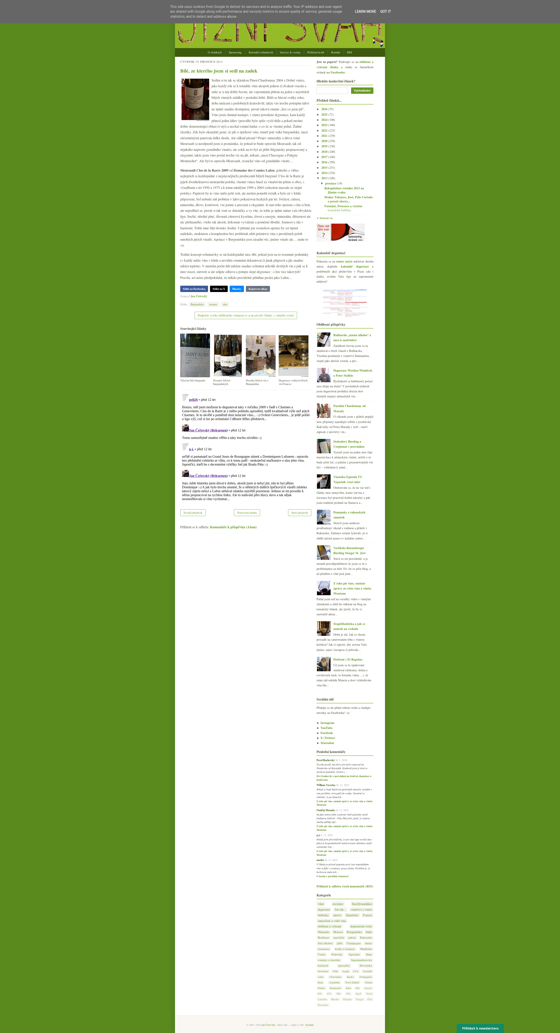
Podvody (337, 954)
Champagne (353, 943)
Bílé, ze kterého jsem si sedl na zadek (218, 70)
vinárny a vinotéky (329, 960)
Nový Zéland (352, 982)
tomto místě (344, 261)
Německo (323, 932)
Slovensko (366, 965)
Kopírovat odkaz (257, 289)
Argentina (334, 982)
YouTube (324, 727)
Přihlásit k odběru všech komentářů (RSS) (345, 886)
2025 (324, 114)
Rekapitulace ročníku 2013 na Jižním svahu (344, 190)
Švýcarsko (323, 1005)
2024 (324, 119)
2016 (324, 162)
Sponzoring (235, 52)
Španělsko (352, 915)
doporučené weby (361, 926)
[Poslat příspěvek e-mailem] (208, 296)
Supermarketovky (361, 960)
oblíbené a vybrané (329, 926)
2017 (324, 157)
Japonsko (354, 954)
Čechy (322, 954)
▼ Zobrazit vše (325, 218)
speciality (344, 965)
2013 (324, 178)
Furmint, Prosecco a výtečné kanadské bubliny (343, 208)
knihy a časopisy (345, 949)
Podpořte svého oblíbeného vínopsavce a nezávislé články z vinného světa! (246, 315)
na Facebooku (335, 72)
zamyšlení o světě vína (332, 921)
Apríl (358, 993)
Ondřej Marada (326, 810)
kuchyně (323, 965)
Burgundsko (197, 304)
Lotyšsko (322, 999)
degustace (324, 909)
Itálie (369, 932)
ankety (352, 937)
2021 (324, 135)
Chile (335, 971)
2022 (324, 130)
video (321, 977)
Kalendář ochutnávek (261, 52)
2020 (324, 141)
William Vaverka (326, 785)
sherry (368, 943)
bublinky (323, 915)
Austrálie (367, 971)
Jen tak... (340, 909)
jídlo (340, 943)
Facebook (325, 732)
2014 (324, 172)
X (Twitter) (326, 738)
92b (348, 993)
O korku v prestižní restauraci (332, 876)
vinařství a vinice (361, 909)
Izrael (369, 993)
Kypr (320, 982)
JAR (357, 988)
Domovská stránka (247, 512)
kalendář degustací (355, 266)
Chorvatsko (335, 977)
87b (329, 993)
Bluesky (236, 289)
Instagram (325, 722)
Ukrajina (347, 999)
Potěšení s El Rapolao (347, 659)
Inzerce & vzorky (290, 52)
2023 (324, 125)
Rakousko (366, 937)
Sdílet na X (219, 289)
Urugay (360, 999)
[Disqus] (245, 446)
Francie (367, 915)
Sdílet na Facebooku (194, 289)
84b (320, 993)
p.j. (318, 835)
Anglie (345, 971)
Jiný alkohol (325, 943)
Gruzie (368, 982)
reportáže (338, 937)
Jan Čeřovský (199, 296)
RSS (349, 52)
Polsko (321, 988)
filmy (369, 954)
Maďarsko (366, 949)
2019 (324, 146)
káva (348, 988)
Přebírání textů (315, 52)
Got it (385, 11)
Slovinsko (323, 971)
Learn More (365, 11)
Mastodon (325, 743)
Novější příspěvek (193, 512)
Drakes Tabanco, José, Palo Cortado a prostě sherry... (348, 199)
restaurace (324, 949)
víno (225, 304)
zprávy (337, 915)
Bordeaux (323, 937)
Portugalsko (366, 977)
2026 (324, 109)
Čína (370, 999)
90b (339, 993)
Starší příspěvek (299, 512)
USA (356, 971)
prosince (331, 183)
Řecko (350, 977)
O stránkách (215, 52)
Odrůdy (368, 988)
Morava (338, 932)
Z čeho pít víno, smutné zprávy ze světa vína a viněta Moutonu (352, 588)
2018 (324, 151)
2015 (324, 167)
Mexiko (335, 999)
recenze (213, 304)
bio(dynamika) (362, 903)
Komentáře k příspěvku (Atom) (233, 526)
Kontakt (335, 52)
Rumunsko (335, 988)
